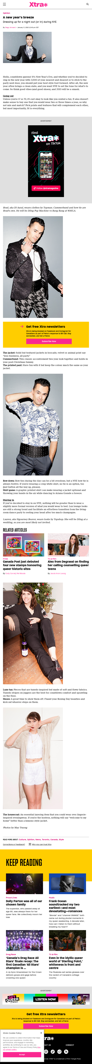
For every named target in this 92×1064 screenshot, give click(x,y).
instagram (46, 1052)
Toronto (45, 840)
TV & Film (52, 559)
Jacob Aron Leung (58, 573)
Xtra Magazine (38, 4)
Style (61, 840)
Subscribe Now (49, 341)
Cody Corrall (11, 573)
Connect (70, 1045)
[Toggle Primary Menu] (4, 5)
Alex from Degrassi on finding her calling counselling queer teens (68, 565)
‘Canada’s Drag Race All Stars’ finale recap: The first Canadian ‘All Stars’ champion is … (22, 963)
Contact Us (45, 1045)
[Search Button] (87, 4)
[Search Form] (87, 4)
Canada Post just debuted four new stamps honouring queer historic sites (22, 565)
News (38, 840)
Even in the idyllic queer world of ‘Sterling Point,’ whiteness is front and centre (66, 963)
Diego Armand (10, 27)
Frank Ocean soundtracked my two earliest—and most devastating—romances (65, 906)
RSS (66, 1052)
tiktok (53, 1052)
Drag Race (11, 954)
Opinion (6, 13)
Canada (54, 840)
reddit (59, 1052)
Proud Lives (11, 898)
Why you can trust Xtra (41, 844)
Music (52, 898)
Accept (22, 1055)
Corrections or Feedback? (14, 844)
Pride (5, 559)
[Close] (41, 1033)
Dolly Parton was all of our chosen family (24, 902)
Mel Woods (21, 573)
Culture (22, 840)
